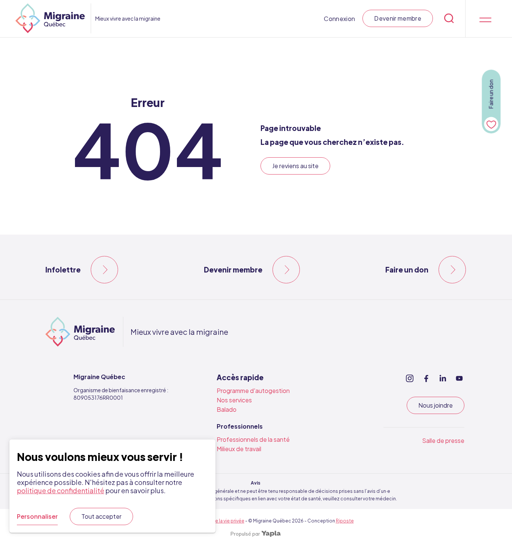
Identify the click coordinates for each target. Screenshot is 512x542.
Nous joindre (435, 405)
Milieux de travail (239, 449)
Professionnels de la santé (253, 439)
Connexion (339, 18)
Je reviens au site (295, 166)
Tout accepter (101, 516)
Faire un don (406, 269)
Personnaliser (37, 516)
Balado (227, 409)
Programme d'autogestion (253, 390)
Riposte (345, 521)
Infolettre (63, 269)
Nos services (234, 400)
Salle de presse (443, 440)
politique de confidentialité (60, 490)
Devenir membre (397, 18)
